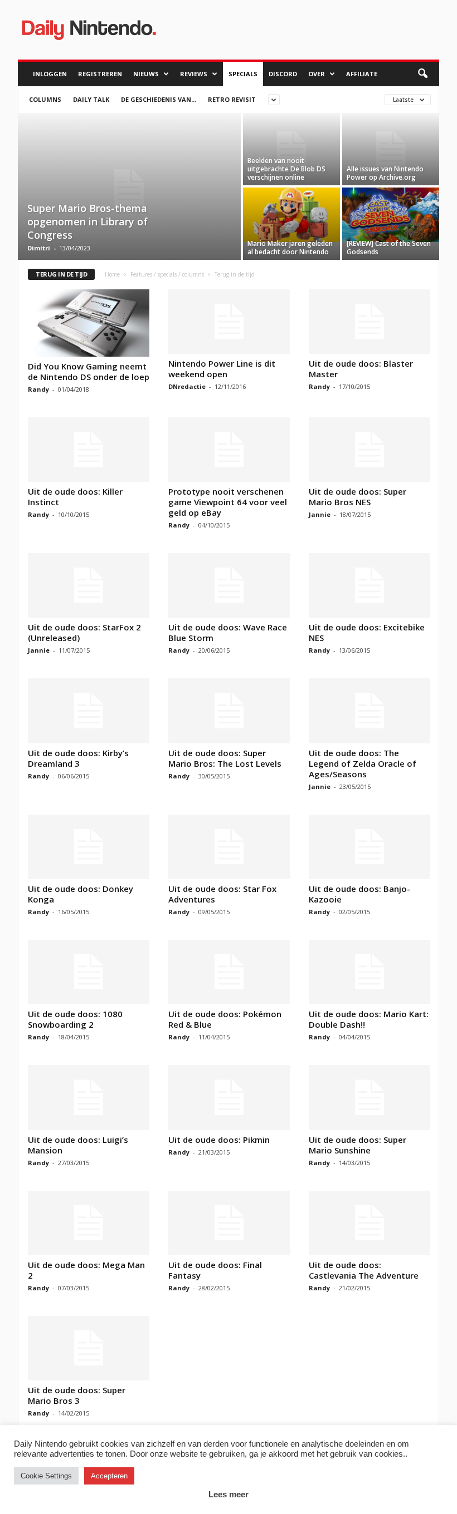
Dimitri (38, 248)
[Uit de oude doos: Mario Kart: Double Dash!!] (369, 972)
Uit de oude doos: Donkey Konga (80, 894)
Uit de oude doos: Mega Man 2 (86, 1270)
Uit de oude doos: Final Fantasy (215, 1270)
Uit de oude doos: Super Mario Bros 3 (76, 1395)
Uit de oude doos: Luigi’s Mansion (78, 1145)
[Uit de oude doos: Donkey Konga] (88, 847)
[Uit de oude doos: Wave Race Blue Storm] (229, 585)
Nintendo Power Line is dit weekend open (221, 368)
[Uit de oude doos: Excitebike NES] (369, 585)
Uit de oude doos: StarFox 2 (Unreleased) (84, 632)
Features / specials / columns (167, 274)
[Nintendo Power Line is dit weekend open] (229, 321)
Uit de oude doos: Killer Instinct (75, 496)
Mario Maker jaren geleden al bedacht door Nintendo (290, 248)
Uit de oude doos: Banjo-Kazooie (359, 894)
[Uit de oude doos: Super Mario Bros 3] (88, 1348)
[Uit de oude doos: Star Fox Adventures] (229, 847)
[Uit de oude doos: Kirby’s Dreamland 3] (88, 710)
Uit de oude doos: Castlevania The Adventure (364, 1270)
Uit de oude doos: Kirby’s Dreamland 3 (78, 758)
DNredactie (187, 386)
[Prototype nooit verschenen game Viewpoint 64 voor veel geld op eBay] (229, 449)
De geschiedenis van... (158, 99)
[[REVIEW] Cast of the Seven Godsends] (390, 215)
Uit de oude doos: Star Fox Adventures (222, 894)
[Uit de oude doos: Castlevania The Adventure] (369, 1223)
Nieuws (146, 74)
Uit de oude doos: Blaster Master (361, 368)
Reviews (193, 74)
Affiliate (361, 74)
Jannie (319, 514)
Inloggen (50, 74)
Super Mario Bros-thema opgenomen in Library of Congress (87, 221)
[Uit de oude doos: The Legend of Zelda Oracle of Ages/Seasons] (369, 710)
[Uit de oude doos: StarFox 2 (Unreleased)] (88, 585)
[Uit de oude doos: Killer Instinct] (88, 449)
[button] (422, 74)
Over (316, 74)
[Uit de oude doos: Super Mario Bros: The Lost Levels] (229, 710)
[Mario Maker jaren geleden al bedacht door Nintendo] (291, 215)
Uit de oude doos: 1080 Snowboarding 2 (75, 1019)
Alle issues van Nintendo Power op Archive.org (385, 173)
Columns (45, 99)
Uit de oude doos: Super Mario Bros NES (357, 496)
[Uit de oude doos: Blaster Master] (369, 321)
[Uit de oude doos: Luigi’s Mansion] (88, 1097)
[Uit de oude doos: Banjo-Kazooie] (369, 847)
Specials (243, 74)
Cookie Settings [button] (46, 1476)
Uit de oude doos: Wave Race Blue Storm (227, 632)
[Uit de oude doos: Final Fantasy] (229, 1223)
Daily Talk (91, 99)
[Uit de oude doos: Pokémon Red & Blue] (229, 972)
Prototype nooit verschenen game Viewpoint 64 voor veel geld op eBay (227, 502)
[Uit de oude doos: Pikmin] (229, 1097)
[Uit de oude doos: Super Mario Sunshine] (369, 1097)
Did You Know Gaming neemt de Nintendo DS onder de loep (88, 371)
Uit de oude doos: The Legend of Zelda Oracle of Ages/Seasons (362, 763)
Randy (38, 389)
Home (112, 274)
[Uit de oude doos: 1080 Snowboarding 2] (88, 972)
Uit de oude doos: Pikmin (219, 1139)
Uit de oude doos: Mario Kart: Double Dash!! (369, 1019)
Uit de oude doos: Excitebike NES (367, 632)
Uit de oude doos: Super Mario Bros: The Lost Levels (224, 758)
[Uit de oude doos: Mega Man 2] (88, 1223)
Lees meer (228, 1494)
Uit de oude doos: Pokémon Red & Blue (224, 1019)
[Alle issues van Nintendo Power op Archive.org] (390, 149)
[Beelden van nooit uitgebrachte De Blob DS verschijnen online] (291, 149)
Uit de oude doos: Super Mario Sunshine (357, 1145)
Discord (283, 74)
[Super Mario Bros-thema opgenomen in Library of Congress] (129, 187)
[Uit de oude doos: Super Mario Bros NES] (369, 449)
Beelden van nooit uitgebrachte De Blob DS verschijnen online (286, 169)
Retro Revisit (232, 99)
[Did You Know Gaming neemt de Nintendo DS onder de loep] (88, 323)
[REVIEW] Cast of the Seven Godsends (389, 248)
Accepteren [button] (109, 1476)
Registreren (100, 74)
